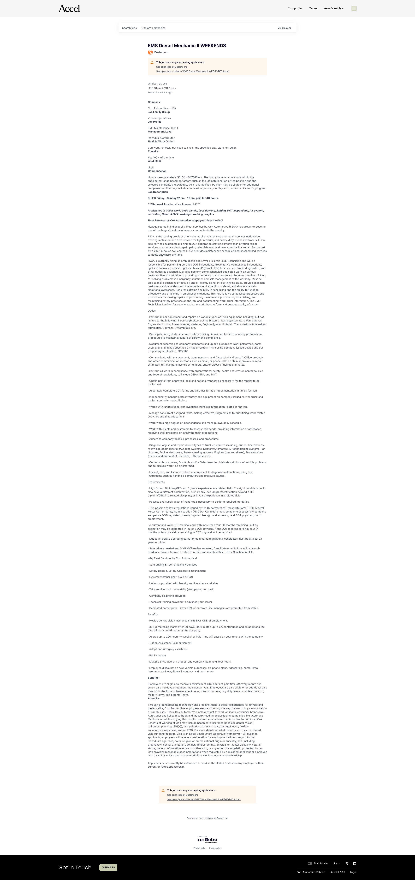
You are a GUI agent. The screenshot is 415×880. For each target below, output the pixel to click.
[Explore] (354, 8)
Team (313, 8)
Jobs (336, 863)
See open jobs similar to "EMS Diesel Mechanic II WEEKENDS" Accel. (193, 71)
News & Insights (333, 8)
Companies (295, 8)
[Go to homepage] (69, 8)
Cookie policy (215, 848)
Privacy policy (200, 848)
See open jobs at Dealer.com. (171, 66)
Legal (353, 872)
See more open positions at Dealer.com (207, 818)
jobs (129, 28)
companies (153, 28)
